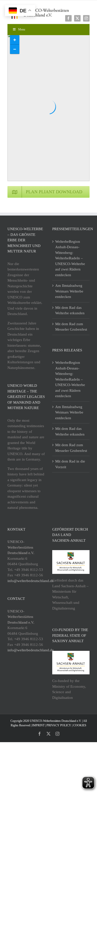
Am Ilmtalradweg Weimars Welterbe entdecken (69, 291)
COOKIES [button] (79, 725)
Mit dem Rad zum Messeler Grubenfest (71, 327)
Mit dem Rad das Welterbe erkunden (70, 310)
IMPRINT (38, 725)
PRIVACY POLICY (59, 725)
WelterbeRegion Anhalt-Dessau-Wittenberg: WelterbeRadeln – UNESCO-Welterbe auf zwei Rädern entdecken (70, 258)
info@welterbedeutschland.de (30, 581)
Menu (21, 29)
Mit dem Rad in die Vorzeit (70, 464)
